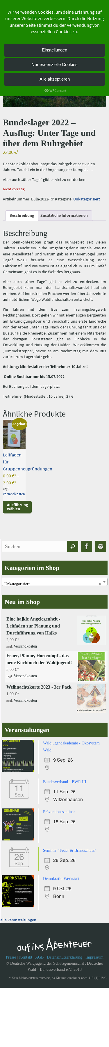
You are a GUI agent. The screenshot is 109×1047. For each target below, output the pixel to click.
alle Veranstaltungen (18, 915)
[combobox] (55, 582)
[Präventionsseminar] (19, 837)
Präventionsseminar (59, 809)
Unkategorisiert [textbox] (52, 584)
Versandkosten (14, 494)
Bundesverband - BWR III (64, 780)
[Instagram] (100, 546)
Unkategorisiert (86, 199)
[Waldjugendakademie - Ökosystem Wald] (19, 769)
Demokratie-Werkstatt (61, 875)
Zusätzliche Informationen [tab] (64, 215)
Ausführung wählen (17, 506)
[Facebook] (86, 546)
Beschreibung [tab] (22, 215)
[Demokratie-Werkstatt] (19, 902)
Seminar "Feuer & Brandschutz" (69, 847)
